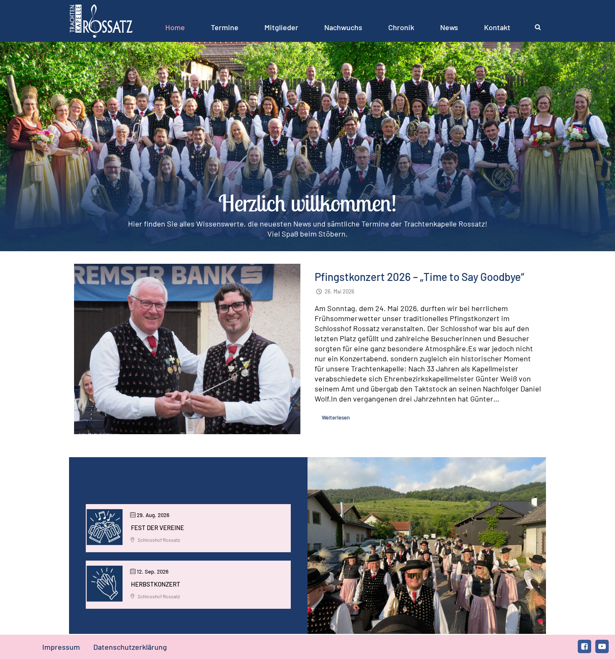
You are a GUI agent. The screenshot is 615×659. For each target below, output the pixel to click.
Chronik (401, 27)
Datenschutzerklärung (130, 646)
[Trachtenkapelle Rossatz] (101, 21)
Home (175, 27)
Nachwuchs (343, 27)
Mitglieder (281, 27)
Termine (224, 27)
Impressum (61, 646)
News (449, 27)
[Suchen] (538, 27)
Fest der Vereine (157, 527)
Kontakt (497, 27)
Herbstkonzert (155, 584)
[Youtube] (602, 646)
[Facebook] (584, 646)
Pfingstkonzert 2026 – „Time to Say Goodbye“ (419, 276)
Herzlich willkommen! (307, 202)
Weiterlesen (336, 417)
